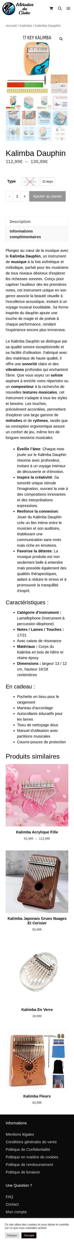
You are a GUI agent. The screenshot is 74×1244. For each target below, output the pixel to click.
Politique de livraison (23, 1172)
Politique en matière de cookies (32, 1157)
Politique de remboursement (29, 1165)
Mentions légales (20, 1134)
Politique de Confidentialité (28, 1149)
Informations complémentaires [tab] (25, 234)
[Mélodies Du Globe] (18, 8)
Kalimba (26, 26)
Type (11, 181)
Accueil (11, 26)
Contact (12, 1204)
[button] (60, 8)
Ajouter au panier (47, 196)
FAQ (9, 1197)
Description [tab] (20, 221)
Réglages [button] (12, 1235)
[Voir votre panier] (51, 8)
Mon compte (16, 1212)
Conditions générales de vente (31, 1142)
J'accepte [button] (29, 1235)
